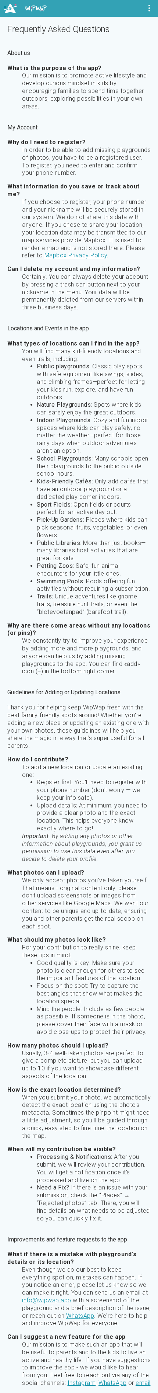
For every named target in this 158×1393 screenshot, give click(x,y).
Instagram (82, 1382)
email (143, 1382)
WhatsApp (80, 1315)
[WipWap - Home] (25, 8)
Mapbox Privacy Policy (75, 255)
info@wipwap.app (46, 1300)
